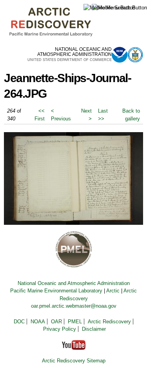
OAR (56, 321)
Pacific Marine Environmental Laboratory (56, 291)
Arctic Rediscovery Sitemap (73, 361)
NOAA (38, 321)
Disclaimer (94, 329)
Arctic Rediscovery (109, 321)
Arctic (113, 291)
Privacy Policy (59, 329)
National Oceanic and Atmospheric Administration (74, 283)
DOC (19, 321)
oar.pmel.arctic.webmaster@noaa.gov (73, 306)
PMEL (75, 321)
